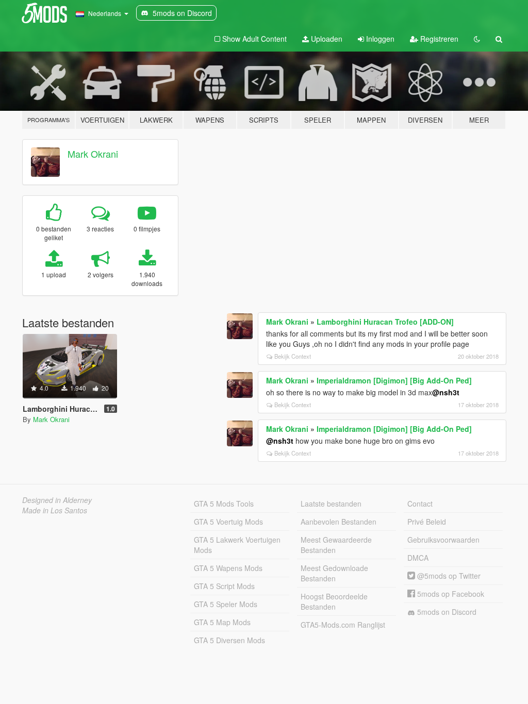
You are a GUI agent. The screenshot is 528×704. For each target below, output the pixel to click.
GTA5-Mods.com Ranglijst (343, 624)
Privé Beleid (426, 521)
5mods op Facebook (449, 594)
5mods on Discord (445, 612)
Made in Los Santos (54, 510)
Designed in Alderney (57, 500)
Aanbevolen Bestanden (338, 521)
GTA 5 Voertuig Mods (228, 521)
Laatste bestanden (331, 503)
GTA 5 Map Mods (222, 622)
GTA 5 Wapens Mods (228, 568)
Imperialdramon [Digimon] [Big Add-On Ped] (394, 380)
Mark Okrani (93, 153)
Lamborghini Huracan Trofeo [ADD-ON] (385, 321)
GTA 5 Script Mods (224, 586)
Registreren (438, 38)
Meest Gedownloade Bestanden (334, 573)
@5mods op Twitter (448, 576)
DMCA (417, 557)
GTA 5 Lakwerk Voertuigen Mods (237, 544)
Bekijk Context (292, 356)
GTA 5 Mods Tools (224, 503)
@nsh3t (445, 392)
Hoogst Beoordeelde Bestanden (334, 601)
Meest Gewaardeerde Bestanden (336, 544)
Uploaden (325, 38)
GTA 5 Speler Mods (225, 604)
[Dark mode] (477, 39)
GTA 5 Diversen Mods (229, 640)
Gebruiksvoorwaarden (443, 539)
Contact (420, 503)
